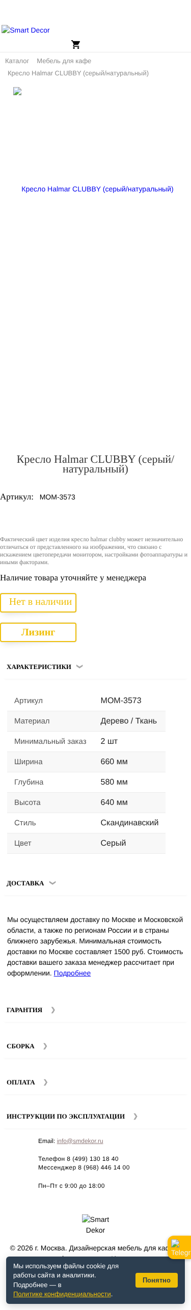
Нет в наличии (40, 601)
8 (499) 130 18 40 (93, 1158)
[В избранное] (165, 98)
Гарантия (24, 1010)
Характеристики (39, 667)
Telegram (179, 1247)
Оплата (21, 1082)
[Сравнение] (179, 98)
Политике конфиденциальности (62, 1294)
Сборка (21, 1046)
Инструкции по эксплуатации (66, 1116)
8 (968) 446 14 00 (104, 1167)
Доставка (25, 883)
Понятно (157, 1280)
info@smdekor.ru (80, 1141)
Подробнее (72, 973)
